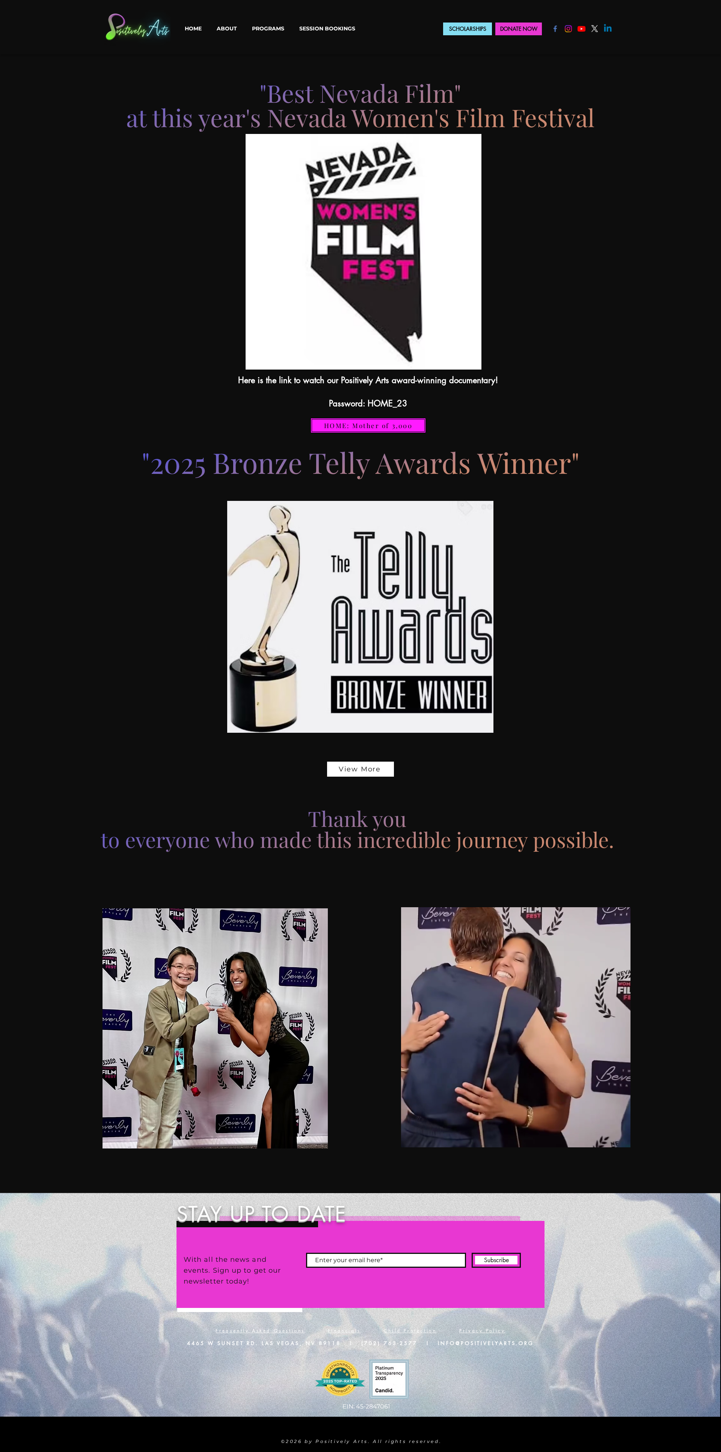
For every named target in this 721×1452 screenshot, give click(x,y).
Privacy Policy (482, 1330)
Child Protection (410, 1330)
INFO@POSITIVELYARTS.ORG (486, 1343)
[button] (227, 29)
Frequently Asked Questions (260, 1330)
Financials (344, 1330)
